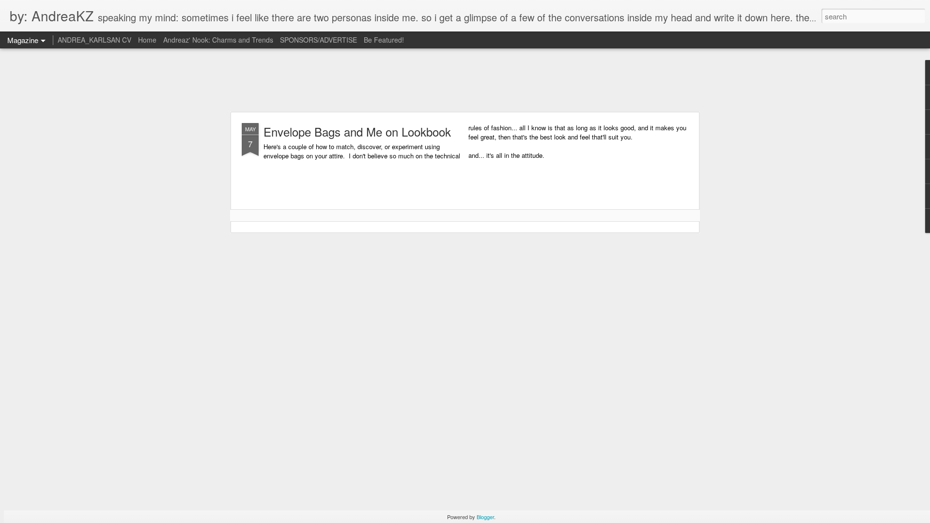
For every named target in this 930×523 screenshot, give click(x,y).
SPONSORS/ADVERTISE (318, 40)
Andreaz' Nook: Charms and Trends (218, 40)
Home (147, 40)
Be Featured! (384, 40)
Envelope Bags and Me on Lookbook (357, 131)
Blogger (485, 517)
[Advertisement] (465, 80)
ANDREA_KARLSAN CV (94, 40)
